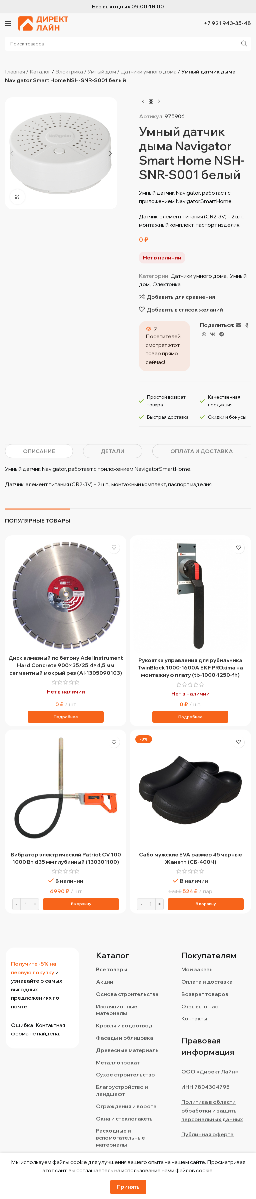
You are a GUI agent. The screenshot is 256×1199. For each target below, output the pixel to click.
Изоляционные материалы (116, 1010)
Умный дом (102, 71)
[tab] (39, 451)
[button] (11, 153)
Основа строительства (127, 994)
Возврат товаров (204, 994)
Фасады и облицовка (124, 1037)
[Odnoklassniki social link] (247, 325)
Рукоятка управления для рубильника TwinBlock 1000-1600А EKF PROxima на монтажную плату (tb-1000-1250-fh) (190, 667)
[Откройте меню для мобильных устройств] (8, 23)
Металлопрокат (118, 1062)
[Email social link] (238, 325)
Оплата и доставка (207, 981)
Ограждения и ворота (126, 1106)
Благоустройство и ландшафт (122, 1090)
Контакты (194, 1018)
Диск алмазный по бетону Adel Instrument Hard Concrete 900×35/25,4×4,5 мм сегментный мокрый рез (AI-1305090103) (65, 665)
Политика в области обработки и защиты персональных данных (212, 1110)
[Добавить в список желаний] (114, 548)
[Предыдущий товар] (143, 101)
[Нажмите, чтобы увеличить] (17, 196)
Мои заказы (197, 969)
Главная (15, 71)
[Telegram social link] (221, 334)
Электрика (69, 71)
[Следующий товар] (159, 101)
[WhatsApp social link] (204, 334)
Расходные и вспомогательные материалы (120, 1137)
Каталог (40, 71)
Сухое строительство (125, 1074)
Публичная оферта (207, 1134)
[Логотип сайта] (43, 22)
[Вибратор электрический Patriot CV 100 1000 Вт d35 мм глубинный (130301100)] (65, 790)
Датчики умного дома (149, 71)
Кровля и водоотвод (124, 1025)
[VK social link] (212, 334)
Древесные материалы (128, 1050)
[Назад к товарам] (151, 101)
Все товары (111, 969)
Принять (128, 1186)
